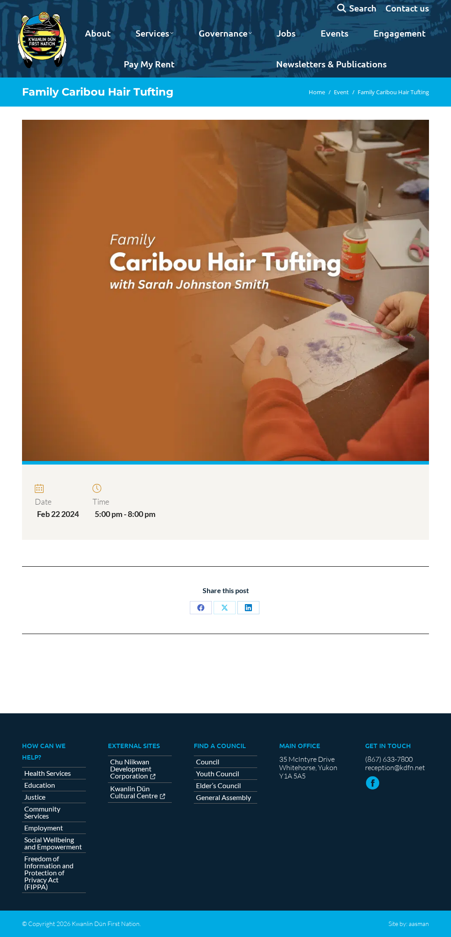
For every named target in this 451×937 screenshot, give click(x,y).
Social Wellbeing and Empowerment (53, 843)
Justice (34, 797)
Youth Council (217, 773)
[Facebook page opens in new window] (372, 782)
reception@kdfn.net (395, 767)
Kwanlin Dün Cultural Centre (134, 792)
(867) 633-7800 (389, 759)
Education (39, 785)
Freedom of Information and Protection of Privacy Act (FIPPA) (49, 872)
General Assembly (223, 797)
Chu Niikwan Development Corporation (131, 769)
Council (207, 761)
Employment (43, 827)
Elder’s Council (218, 785)
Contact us (407, 8)
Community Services (42, 812)
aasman (419, 923)
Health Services (47, 773)
